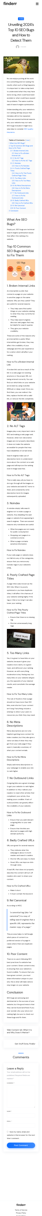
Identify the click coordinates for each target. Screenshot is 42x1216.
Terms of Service (21, 1210)
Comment (11, 1083)
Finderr (23, 47)
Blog (21, 18)
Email (9, 1121)
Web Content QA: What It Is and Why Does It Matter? (19, 1031)
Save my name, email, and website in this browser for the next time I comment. (21, 1135)
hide (27, 140)
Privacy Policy (21, 1213)
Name (9, 1111)
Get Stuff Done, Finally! (25, 1043)
